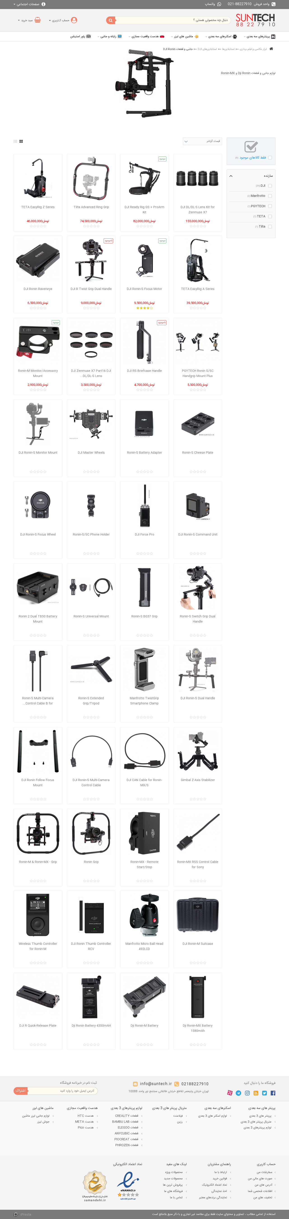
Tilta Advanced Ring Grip (91, 207)
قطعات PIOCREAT (126, 1139)
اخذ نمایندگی (219, 1191)
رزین (180, 1121)
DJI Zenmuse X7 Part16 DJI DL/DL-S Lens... (91, 373)
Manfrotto (256, 195)
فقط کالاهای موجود (250, 158)
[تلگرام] (238, 1092)
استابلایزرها (228, 49)
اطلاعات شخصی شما (260, 1191)
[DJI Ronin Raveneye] (38, 260)
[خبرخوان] (256, 1092)
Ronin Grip (91, 862)
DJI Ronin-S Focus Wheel (38, 534)
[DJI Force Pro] (144, 506)
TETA (259, 216)
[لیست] (15, 141)
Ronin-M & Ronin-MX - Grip (38, 862)
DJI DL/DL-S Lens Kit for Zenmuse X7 (198, 210)
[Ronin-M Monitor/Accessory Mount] (38, 342)
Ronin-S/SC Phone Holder (91, 534)
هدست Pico (86, 1127)
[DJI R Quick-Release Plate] (38, 997)
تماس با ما (177, 1197)
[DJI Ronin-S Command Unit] (198, 506)
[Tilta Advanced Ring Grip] (91, 178)
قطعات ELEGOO (128, 1127)
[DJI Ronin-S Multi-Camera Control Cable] (91, 751)
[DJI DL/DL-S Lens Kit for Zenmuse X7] (198, 178)
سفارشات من (264, 1172)
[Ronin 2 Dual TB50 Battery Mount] (38, 588)
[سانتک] (255, 20)
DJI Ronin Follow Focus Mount (37, 783)
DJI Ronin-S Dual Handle (198, 698)
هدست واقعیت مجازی (145, 36)
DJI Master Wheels (91, 452)
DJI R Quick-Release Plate (37, 1025)
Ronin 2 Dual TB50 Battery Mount (38, 619)
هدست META (85, 1121)
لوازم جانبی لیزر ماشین (36, 1115)
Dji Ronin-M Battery (144, 1025)
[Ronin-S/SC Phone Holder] (91, 506)
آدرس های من (263, 1184)
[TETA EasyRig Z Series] (38, 178)
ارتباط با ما (221, 1172)
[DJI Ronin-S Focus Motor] (144, 260)
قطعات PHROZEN (127, 1145)
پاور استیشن (77, 36)
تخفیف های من (262, 1197)
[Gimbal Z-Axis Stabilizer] (198, 751)
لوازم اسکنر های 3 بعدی (213, 1115)
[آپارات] (230, 1093)
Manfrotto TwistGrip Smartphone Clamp (144, 701)
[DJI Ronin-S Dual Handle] (198, 669)
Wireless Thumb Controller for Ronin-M (38, 946)
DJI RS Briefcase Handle (144, 370)
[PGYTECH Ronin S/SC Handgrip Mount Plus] (198, 342)
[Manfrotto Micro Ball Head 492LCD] (144, 915)
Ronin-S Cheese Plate (197, 452)
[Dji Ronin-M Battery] (144, 997)
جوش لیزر (43, 1121)
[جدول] (21, 141)
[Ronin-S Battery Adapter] (144, 424)
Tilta (260, 226)
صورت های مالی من (260, 1178)
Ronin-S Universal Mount (91, 616)
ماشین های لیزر (183, 36)
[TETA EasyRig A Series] (198, 260)
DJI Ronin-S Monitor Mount (38, 452)
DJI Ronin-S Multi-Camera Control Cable (91, 783)
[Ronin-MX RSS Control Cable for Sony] (198, 833)
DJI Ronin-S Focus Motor (144, 289)
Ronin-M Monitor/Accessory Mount (38, 373)
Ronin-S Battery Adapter (144, 452)
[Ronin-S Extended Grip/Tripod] (91, 669)
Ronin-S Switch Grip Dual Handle (197, 619)
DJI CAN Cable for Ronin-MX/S (144, 783)
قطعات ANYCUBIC (127, 1133)
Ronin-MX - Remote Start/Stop (144, 865)
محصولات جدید (174, 1178)
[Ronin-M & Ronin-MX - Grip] (38, 833)
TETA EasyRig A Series (197, 289)
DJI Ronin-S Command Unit (197, 534)
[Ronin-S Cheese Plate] (198, 424)
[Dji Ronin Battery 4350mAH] (91, 997)
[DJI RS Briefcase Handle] (144, 342)
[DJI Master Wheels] (91, 424)
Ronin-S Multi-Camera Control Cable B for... (38, 701)
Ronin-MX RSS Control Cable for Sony (197, 865)
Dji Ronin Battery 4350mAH (91, 1025)
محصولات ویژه (174, 1172)
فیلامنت (178, 1115)
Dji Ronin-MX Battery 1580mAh (197, 1028)
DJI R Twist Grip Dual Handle (91, 289)
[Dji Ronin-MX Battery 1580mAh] (198, 997)
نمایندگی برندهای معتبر (213, 1197)
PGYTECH (256, 206)
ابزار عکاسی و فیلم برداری (253, 49)
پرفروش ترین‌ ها (173, 1184)
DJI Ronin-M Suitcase (198, 943)
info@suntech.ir (156, 1084)
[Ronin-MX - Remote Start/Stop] (144, 833)
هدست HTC (86, 1115)
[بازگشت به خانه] (271, 49)
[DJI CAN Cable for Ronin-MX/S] (144, 751)
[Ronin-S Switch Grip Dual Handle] (198, 588)
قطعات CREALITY (127, 1115)
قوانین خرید (220, 1178)
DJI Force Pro (144, 534)
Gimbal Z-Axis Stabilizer (198, 780)
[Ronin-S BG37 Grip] (144, 588)
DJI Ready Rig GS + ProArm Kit (144, 210)
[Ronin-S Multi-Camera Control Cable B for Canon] (38, 669)
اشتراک (21, 1091)
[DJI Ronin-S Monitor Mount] (38, 424)
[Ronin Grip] (91, 833)
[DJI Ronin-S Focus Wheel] (38, 506)
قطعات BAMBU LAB (125, 1121)
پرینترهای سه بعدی (258, 36)
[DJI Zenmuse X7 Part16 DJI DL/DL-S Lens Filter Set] (91, 342)
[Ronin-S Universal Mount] (91, 588)
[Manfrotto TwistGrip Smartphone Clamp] (144, 669)
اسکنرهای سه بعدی (219, 36)
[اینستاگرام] (247, 1092)
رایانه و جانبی (108, 36)
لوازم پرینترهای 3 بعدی (258, 1127)
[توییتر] (264, 1092)
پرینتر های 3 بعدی (260, 1115)
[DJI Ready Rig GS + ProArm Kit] (144, 178)
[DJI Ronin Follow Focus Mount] (38, 751)
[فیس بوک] (273, 1092)
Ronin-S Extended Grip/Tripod (91, 701)
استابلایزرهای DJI (207, 49)
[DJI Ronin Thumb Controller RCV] (91, 915)
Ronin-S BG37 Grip (144, 616)
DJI (260, 185)
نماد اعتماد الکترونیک (215, 1184)
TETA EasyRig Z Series (38, 207)
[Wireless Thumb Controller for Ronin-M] (38, 915)
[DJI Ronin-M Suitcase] (198, 915)
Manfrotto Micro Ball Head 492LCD (144, 946)
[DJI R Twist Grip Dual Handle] (91, 260)
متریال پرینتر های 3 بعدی (256, 1121)
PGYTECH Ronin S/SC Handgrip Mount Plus (198, 373)
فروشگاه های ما (174, 1191)
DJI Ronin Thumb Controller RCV (91, 946)
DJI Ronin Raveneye (38, 289)
